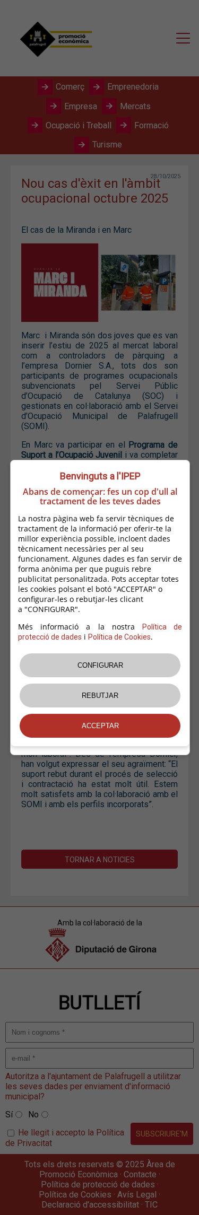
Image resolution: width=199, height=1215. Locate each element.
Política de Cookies (119, 637)
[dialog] (100, 607)
